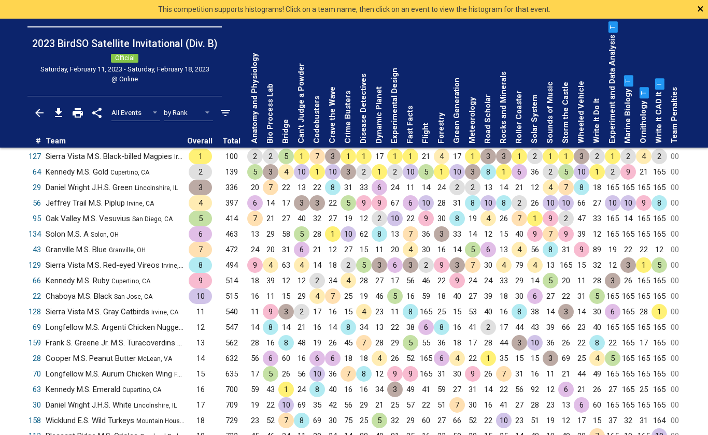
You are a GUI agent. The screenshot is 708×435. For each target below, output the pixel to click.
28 (37, 358)
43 (37, 249)
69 (37, 327)
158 (35, 420)
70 (37, 374)
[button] (612, 27)
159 (35, 342)
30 (37, 405)
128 (35, 311)
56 (37, 203)
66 (37, 280)
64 (37, 172)
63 (37, 389)
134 (35, 234)
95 (37, 218)
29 (37, 187)
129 (35, 265)
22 (37, 296)
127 (35, 156)
